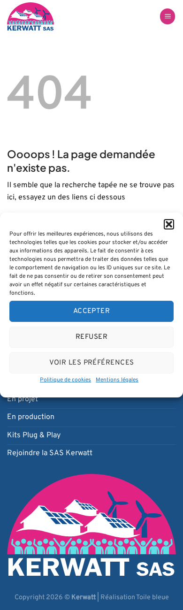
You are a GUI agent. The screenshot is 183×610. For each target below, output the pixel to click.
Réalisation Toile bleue (134, 597)
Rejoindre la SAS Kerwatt (49, 453)
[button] (169, 224)
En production (30, 417)
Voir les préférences (91, 362)
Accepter (91, 310)
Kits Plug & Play (34, 435)
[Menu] (167, 16)
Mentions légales (117, 380)
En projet (22, 399)
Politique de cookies (65, 380)
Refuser (91, 336)
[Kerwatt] (40, 16)
